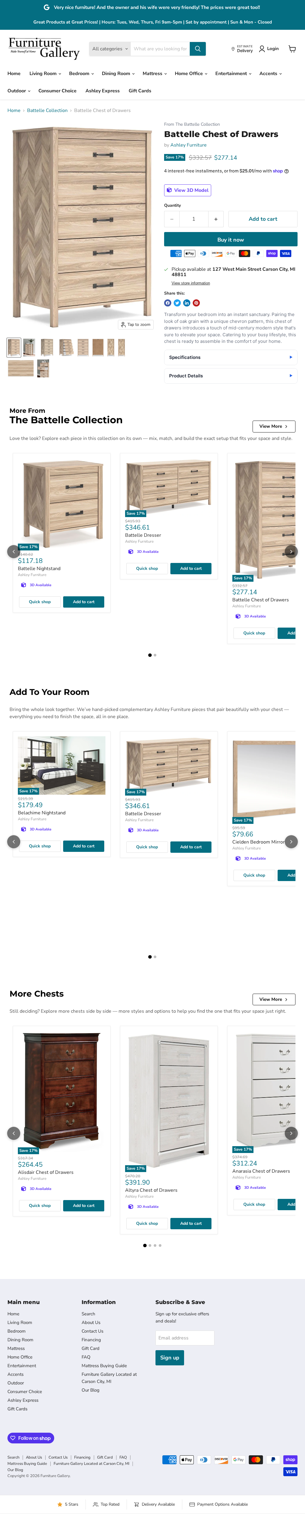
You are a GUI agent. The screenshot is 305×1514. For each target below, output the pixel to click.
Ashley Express (102, 91)
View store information (191, 283)
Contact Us (92, 1331)
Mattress (153, 73)
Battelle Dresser (143, 535)
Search (88, 1314)
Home (14, 73)
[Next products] (291, 551)
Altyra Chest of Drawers (151, 1190)
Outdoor (17, 91)
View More (270, 426)
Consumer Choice (57, 91)
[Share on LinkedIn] (186, 302)
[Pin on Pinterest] (196, 302)
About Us (91, 1322)
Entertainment (231, 73)
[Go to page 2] (155, 655)
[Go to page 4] (160, 1245)
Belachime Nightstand (42, 813)
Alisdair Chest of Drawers (46, 1172)
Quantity (172, 205)
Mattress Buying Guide (104, 1366)
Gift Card (90, 1348)
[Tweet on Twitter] (177, 302)
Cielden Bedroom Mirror (258, 842)
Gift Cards (140, 91)
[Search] (198, 49)
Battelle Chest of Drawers (260, 600)
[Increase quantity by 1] (216, 219)
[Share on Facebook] (167, 302)
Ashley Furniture (188, 145)
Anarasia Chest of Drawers (261, 1171)
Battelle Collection (47, 110)
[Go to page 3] (155, 1245)
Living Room (43, 73)
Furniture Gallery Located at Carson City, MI (91, 1463)
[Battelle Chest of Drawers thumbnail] (14, 347)
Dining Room (116, 73)
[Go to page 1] (150, 655)
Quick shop (40, 602)
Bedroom (80, 73)
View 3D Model (190, 190)
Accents (268, 73)
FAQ (86, 1357)
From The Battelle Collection (192, 124)
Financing (91, 1340)
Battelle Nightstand (39, 568)
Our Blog (90, 1390)
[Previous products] (13, 551)
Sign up (169, 1357)
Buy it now (230, 239)
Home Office (189, 73)
